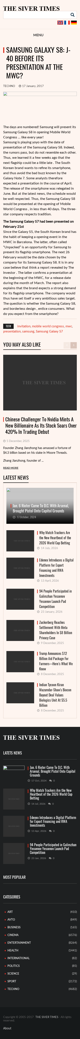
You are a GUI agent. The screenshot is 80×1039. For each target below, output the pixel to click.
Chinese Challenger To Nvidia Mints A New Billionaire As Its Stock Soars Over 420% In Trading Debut (41, 425)
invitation (24, 326)
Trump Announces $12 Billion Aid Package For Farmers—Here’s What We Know (56, 661)
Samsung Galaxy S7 (49, 331)
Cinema (13, 935)
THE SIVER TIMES (46, 1017)
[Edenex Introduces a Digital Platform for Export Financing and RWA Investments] (14, 826)
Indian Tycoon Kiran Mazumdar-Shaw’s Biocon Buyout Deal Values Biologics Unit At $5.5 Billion (55, 695)
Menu (38, 35)
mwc (68, 326)
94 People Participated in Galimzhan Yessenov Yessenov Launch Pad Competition (55, 599)
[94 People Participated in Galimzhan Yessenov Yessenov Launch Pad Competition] (14, 853)
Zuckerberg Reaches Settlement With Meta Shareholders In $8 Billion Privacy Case (55, 630)
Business (13, 927)
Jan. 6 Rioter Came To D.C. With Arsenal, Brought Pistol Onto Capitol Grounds (52, 771)
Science (13, 973)
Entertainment (19, 943)
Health (12, 950)
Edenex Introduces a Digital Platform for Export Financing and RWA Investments (56, 568)
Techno (9, 86)
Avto (11, 919)
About (7, 1028)
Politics (13, 966)
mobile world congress (48, 326)
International (18, 958)
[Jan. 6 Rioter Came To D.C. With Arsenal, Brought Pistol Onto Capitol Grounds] (14, 771)
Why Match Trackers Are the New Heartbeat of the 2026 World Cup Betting (55, 537)
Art (10, 912)
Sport (11, 981)
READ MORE (10, 468)
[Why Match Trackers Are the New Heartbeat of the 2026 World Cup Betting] (14, 799)
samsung (28, 331)
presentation (12, 331)
